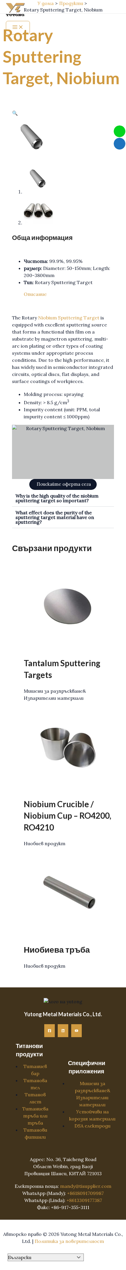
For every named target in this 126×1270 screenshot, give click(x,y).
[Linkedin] (63, 1030)
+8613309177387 (84, 1200)
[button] (15, 113)
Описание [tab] (35, 294)
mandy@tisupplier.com (85, 1186)
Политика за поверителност (69, 1241)
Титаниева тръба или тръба (35, 1116)
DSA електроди (92, 1126)
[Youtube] (76, 1030)
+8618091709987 (85, 1193)
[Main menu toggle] (18, 27)
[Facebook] (49, 1030)
